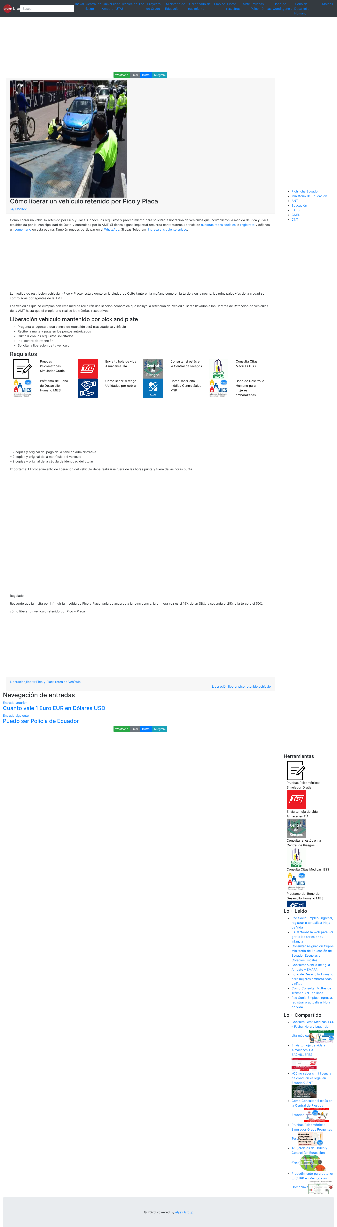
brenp (14, 8)
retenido (61, 682)
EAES (296, 210)
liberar (30, 682)
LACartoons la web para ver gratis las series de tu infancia (312, 936)
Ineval (79, 4)
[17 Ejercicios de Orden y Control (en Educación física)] (313, 1163)
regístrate (247, 225)
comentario (22, 229)
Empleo (219, 4)
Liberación (17, 682)
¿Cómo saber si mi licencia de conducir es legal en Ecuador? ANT (311, 1078)
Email (135, 75)
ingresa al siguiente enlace (167, 229)
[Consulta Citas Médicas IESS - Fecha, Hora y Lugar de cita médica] (321, 1036)
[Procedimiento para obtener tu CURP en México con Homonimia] (320, 1187)
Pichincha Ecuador (305, 191)
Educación (299, 205)
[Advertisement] (117, 44)
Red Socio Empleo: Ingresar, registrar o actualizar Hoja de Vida (312, 922)
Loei (142, 4)
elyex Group (184, 1212)
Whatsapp (121, 75)
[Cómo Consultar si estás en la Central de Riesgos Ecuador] (316, 1115)
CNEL (296, 215)
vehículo (265, 686)
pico (241, 686)
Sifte (246, 4)
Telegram (160, 75)
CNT (295, 219)
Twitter (146, 75)
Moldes (327, 4)
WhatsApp (111, 229)
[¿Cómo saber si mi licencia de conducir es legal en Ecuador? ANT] (304, 1091)
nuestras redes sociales (218, 225)
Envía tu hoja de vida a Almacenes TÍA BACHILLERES (308, 1050)
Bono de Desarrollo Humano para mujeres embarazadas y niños (312, 979)
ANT (295, 201)
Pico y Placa (45, 682)
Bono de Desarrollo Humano (302, 8)
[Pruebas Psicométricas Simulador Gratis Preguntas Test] (310, 1138)
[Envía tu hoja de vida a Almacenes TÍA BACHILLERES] (304, 1064)
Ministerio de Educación (309, 196)
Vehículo (74, 682)
